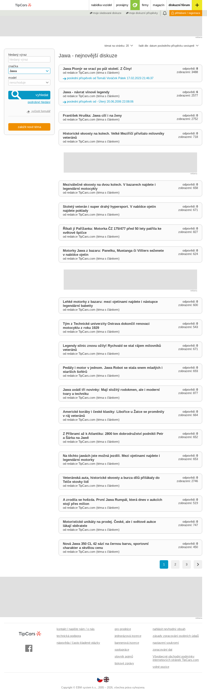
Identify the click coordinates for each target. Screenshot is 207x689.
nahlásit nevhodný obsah (169, 629)
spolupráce (122, 649)
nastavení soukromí (166, 642)
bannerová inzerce (127, 642)
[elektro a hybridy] (135, 5)
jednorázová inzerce (128, 636)
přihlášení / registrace (187, 13)
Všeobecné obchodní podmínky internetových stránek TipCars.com (176, 658)
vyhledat (42, 95)
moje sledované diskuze (106, 13)
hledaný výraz (17, 54)
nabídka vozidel (101, 5)
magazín (158, 5)
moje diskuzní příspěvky (143, 13)
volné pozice (161, 666)
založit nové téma (29, 127)
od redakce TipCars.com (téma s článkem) (108, 73)
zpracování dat (162, 649)
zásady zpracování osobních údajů (176, 636)
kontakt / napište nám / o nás (76, 629)
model (12, 77)
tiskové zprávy (124, 663)
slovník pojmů (124, 656)
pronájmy (122, 5)
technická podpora (69, 636)
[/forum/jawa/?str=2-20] (198, 564)
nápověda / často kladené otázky (78, 642)
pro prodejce (123, 629)
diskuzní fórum (179, 5)
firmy (145, 5)
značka (13, 66)
